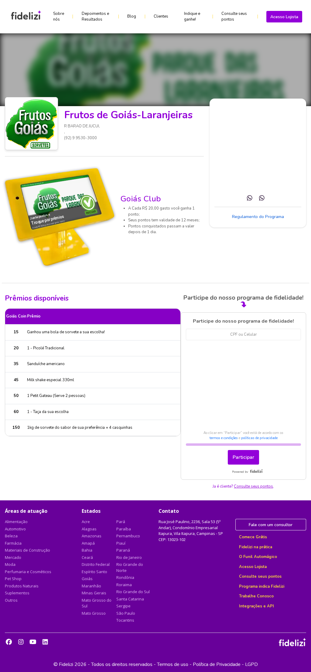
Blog (131, 16)
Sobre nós (58, 16)
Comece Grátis (253, 537)
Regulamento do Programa (258, 217)
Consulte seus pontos (234, 16)
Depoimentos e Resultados (95, 16)
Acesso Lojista (284, 17)
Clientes (161, 16)
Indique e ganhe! (192, 16)
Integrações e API (256, 606)
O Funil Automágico (258, 556)
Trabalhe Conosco (256, 596)
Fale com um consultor (270, 525)
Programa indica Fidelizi (261, 586)
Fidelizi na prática (255, 547)
